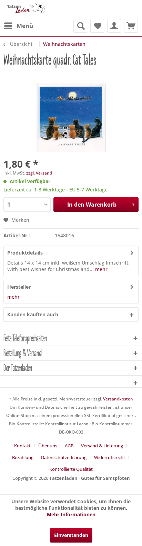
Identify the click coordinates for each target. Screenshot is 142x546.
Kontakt (22, 446)
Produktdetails (25, 252)
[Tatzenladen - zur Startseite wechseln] (25, 9)
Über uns (47, 446)
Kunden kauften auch (32, 314)
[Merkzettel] (97, 26)
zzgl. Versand (39, 173)
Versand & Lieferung (102, 446)
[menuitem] (18, 26)
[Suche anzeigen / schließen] (80, 26)
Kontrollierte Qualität (71, 469)
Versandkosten (118, 399)
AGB (69, 446)
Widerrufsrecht (109, 457)
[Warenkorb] (131, 26)
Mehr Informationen (71, 514)
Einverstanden (71, 535)
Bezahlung (22, 457)
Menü (25, 26)
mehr (101, 269)
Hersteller (19, 287)
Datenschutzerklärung (64, 457)
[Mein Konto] (114, 26)
